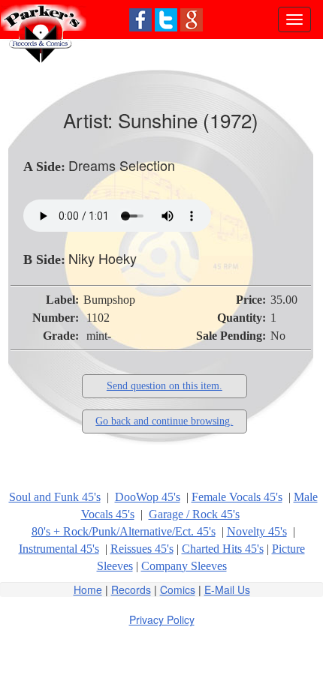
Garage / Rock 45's (194, 514)
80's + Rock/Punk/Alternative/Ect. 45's (124, 531)
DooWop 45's (147, 496)
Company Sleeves (184, 566)
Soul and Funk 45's (55, 496)
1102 (98, 317)
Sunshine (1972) (188, 120)
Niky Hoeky (102, 258)
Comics (177, 589)
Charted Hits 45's (223, 548)
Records (131, 589)
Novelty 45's (257, 531)
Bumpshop (109, 299)
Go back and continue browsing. (164, 421)
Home (88, 589)
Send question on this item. (164, 386)
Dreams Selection (121, 165)
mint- (98, 335)
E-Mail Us (227, 589)
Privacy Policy (162, 619)
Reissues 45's (142, 548)
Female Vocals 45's (237, 496)
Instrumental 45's (59, 548)
